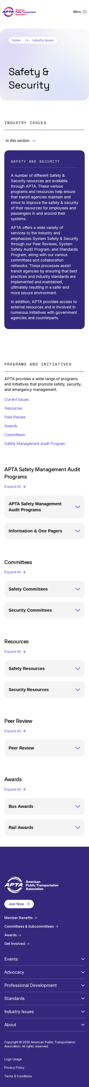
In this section (17, 140)
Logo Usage (13, 1059)
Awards (10, 935)
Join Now (16, 904)
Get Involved (14, 944)
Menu (77, 11)
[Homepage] (19, 12)
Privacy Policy (14, 1067)
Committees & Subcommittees (29, 926)
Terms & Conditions (18, 1076)
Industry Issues (43, 40)
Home (16, 40)
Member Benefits (18, 918)
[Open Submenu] (83, 959)
